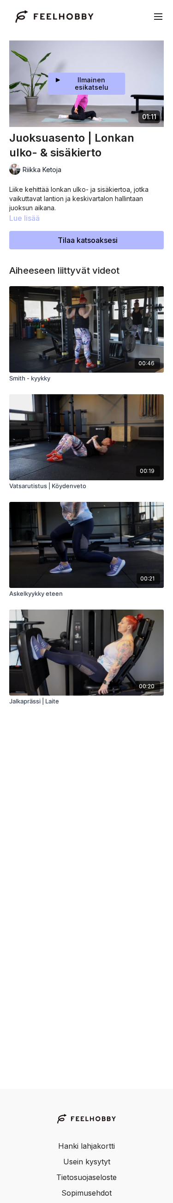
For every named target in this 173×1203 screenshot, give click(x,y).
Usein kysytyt (86, 1161)
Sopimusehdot (86, 1192)
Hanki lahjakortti (86, 1146)
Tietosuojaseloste (86, 1177)
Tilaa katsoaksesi (88, 240)
